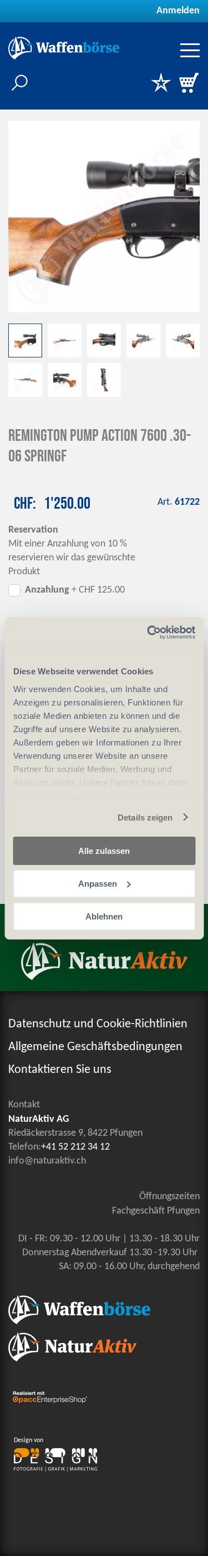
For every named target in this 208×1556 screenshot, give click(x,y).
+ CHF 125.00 (75, 590)
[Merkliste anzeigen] (161, 84)
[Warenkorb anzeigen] (188, 84)
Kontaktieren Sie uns (59, 1069)
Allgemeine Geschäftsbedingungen (95, 1047)
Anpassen (97, 883)
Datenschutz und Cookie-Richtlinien (97, 1024)
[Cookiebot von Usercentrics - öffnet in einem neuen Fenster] (148, 632)
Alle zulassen (104, 851)
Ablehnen (104, 916)
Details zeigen (145, 817)
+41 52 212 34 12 (75, 1147)
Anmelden (178, 11)
